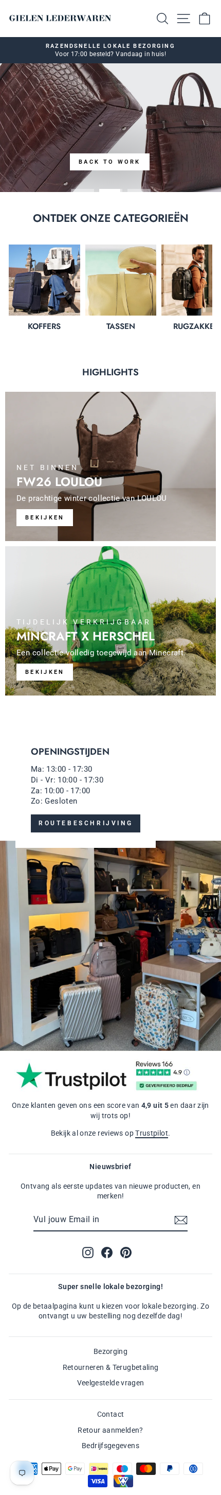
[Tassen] (121, 280)
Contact (110, 1414)
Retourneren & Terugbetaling (111, 1367)
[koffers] (44, 280)
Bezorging (110, 1351)
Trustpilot (151, 1133)
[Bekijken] (110, 466)
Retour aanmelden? (110, 1430)
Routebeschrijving (86, 823)
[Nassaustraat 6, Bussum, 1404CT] (110, 883)
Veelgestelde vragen (110, 1383)
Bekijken (44, 672)
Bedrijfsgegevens (110, 1445)
